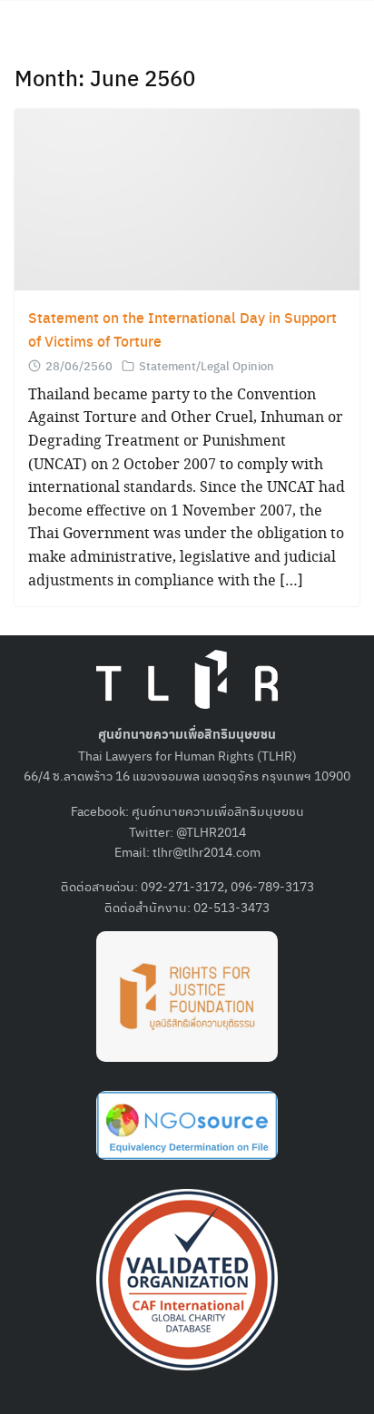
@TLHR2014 (211, 831)
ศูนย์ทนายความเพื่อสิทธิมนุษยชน (218, 810)
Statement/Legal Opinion (206, 365)
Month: (105, 77)
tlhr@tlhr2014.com (207, 851)
